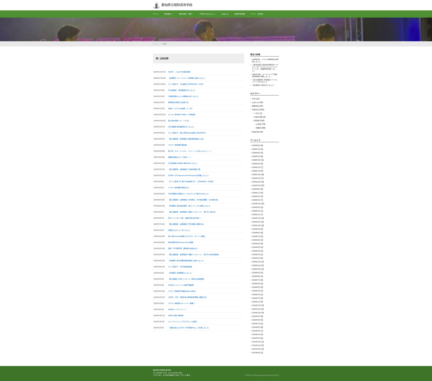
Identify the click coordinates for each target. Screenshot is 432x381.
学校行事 (255, 132)
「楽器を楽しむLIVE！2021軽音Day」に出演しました (188, 328)
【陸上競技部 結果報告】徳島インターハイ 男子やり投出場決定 (193, 254)
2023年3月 (256, 294)
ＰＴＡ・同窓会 (257, 14)
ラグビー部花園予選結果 (177, 145)
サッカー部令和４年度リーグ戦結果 (181, 115)
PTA (253, 99)
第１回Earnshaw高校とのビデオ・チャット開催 (186, 236)
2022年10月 (256, 313)
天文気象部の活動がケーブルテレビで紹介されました (188, 194)
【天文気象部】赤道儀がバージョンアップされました (264, 81)
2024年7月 (256, 236)
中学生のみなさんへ (208, 14)
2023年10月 (256, 269)
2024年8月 (256, 233)
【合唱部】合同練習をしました (180, 273)
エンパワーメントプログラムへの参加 (182, 322)
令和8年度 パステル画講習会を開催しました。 (265, 60)
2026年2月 (256, 167)
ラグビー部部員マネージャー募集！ (181, 303)
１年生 (256, 113)
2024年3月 (256, 251)
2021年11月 (256, 345)
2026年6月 (256, 153)
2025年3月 (256, 207)
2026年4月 (256, 160)
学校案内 (167, 14)
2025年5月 (256, 200)
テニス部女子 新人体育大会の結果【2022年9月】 (187, 133)
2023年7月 (256, 280)
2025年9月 (256, 185)
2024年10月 (256, 225)
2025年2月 (256, 211)
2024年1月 (256, 258)
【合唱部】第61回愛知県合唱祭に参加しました (186, 261)
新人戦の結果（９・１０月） (179, 121)
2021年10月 (256, 349)
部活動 (256, 120)
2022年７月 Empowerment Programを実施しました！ (189, 175)
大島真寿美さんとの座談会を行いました (183, 96)
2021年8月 (256, 353)
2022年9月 (256, 316)
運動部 (258, 128)
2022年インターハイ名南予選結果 (181, 285)
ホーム (155, 14)
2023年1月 (256, 302)
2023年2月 (256, 298)
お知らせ (225, 14)
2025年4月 (256, 204)
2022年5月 (256, 331)
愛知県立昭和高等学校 (176, 5)
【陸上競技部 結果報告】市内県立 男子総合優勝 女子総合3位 (193, 200)
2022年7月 (256, 324)
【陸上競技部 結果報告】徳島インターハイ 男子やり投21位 (192, 212)
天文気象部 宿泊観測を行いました (181, 90)
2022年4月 (256, 334)
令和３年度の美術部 (175, 315)
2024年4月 (256, 247)
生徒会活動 (258, 117)
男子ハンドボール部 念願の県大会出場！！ (185, 218)
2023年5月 (256, 287)
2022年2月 (256, 338)
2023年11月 (256, 265)
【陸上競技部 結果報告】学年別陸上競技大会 (186, 224)
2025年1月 (256, 214)
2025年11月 (256, 178)
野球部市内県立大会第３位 (178, 102)
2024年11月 (256, 222)
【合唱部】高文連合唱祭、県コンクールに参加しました (189, 206)
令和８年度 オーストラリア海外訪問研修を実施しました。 (264, 75)
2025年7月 (256, 193)
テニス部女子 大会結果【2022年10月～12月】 (186, 84)
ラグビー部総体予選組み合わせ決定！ (182, 291)
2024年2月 (256, 254)
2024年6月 (256, 240)
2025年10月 (256, 182)
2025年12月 (256, 174)
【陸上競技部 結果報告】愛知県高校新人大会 (186, 139)
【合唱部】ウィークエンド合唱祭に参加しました (186, 78)
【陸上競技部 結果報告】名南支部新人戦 (184, 169)
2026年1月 (256, 171)
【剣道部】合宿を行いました (263, 85)
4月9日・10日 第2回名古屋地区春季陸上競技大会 (187, 297)
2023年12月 (256, 262)
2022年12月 (256, 305)
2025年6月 (256, 196)
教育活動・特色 (185, 14)
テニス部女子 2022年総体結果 (180, 267)
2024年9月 (256, 229)
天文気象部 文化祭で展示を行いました (182, 163)
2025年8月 (256, 189)
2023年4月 (256, 291)
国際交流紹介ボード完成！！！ (180, 157)
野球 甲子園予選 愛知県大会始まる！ (183, 248)
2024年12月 (256, 218)
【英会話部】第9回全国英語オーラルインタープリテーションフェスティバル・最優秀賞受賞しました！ (265, 68)
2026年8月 (256, 145)
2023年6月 (256, 284)
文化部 (258, 124)
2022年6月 (256, 327)
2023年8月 (256, 276)
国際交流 (255, 106)
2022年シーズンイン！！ (177, 309)
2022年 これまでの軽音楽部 (179, 72)
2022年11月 (256, 309)
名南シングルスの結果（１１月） (181, 108)
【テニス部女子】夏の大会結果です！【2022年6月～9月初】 (191, 181)
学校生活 (255, 110)
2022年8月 (256, 320)
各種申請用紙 (239, 14)
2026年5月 (256, 156)
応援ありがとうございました (179, 230)
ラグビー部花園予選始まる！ (179, 188)
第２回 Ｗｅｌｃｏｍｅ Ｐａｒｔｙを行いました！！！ (190, 151)
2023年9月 (256, 273)
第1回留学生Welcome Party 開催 (180, 242)
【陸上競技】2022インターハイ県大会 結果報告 (186, 279)
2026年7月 (256, 149)
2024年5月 (256, 244)
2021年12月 (256, 342)
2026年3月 (256, 164)
